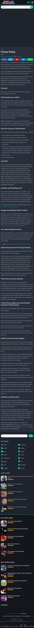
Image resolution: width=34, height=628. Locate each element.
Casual (13, 626)
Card (10, 626)
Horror (17, 626)
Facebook (4, 59)
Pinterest (17, 59)
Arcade (2, 626)
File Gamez (25, 426)
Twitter (10, 59)
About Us (5, 616)
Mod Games (21, 625)
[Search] (31, 7)
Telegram (23, 59)
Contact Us (11, 616)
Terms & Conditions (26, 616)
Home (2, 49)
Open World (25, 625)
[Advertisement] (17, 28)
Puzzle (28, 626)
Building (7, 626)
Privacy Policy (17, 616)
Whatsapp (30, 59)
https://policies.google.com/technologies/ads (12, 226)
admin (11, 56)
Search (30, 436)
